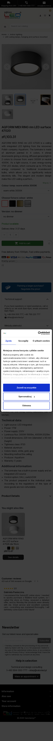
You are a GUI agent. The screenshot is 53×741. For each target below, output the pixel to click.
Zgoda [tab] (8, 341)
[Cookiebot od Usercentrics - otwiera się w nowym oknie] (38, 333)
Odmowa (26, 405)
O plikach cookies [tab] (41, 341)
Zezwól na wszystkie (26, 387)
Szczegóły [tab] (23, 341)
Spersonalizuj (25, 396)
